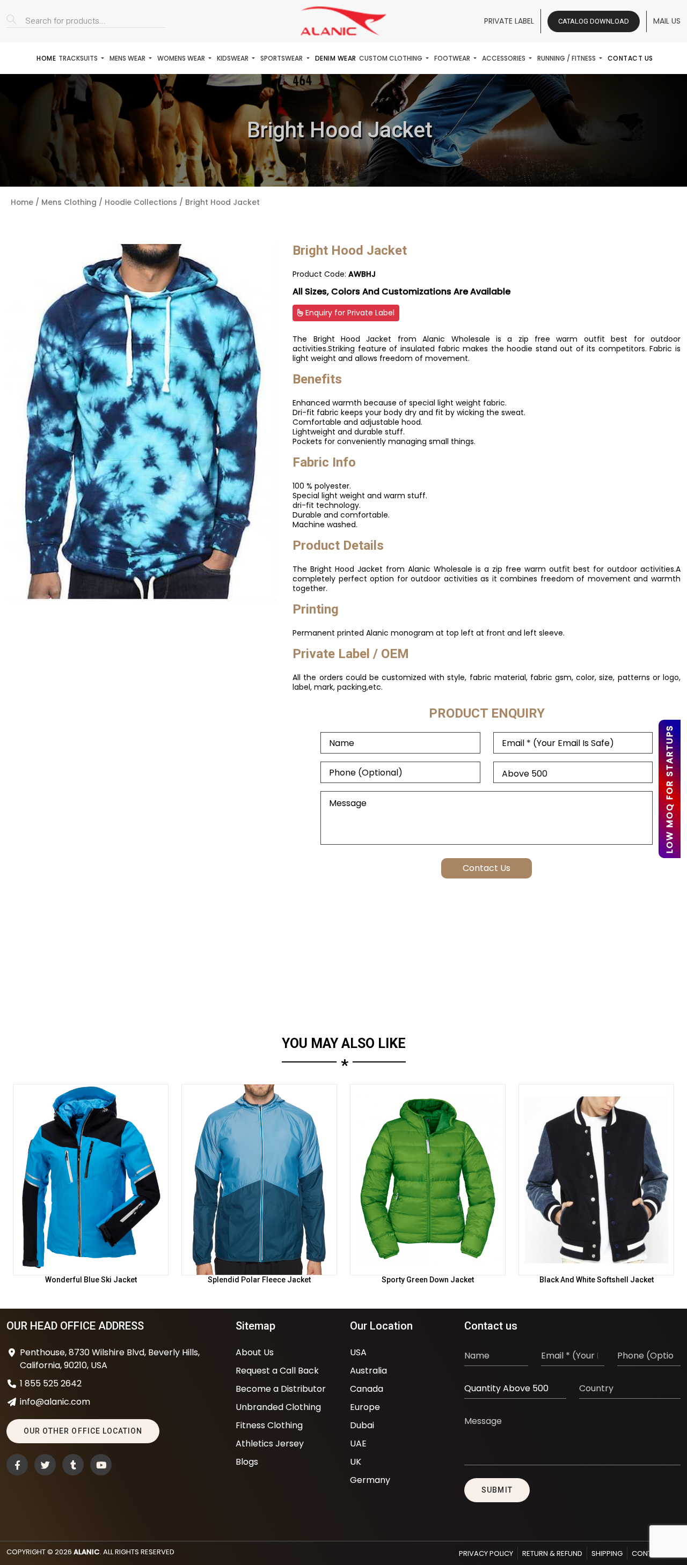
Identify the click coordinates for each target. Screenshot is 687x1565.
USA (358, 1352)
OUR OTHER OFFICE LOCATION (83, 1431)
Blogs (247, 1462)
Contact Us (630, 58)
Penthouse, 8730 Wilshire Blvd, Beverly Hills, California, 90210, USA (110, 1358)
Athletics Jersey (270, 1443)
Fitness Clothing (269, 1425)
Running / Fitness (567, 58)
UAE (358, 1443)
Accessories (504, 58)
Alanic (87, 1552)
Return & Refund (552, 1553)
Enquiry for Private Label (348, 312)
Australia (368, 1370)
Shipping (607, 1553)
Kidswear (233, 58)
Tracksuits (79, 58)
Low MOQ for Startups (669, 789)
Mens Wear (128, 58)
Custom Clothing (391, 58)
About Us (255, 1352)
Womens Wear (182, 58)
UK (355, 1462)
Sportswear (282, 58)
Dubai (362, 1425)
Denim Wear (335, 58)
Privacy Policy (486, 1553)
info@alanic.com (55, 1402)
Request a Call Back (277, 1370)
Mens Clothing (69, 202)
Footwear (453, 58)
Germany (370, 1480)
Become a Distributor (281, 1389)
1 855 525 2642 (51, 1383)
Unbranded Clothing (278, 1407)
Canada (366, 1389)
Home (46, 58)
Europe (365, 1407)
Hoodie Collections (141, 202)
